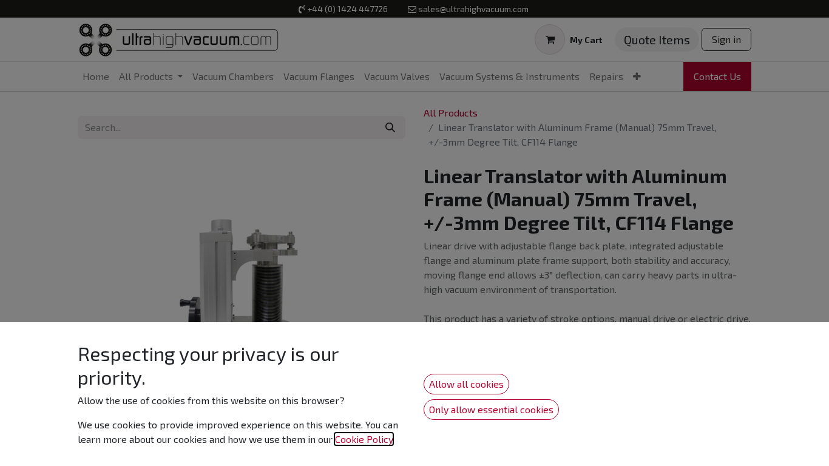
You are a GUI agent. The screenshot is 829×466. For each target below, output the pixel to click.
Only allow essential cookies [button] (491, 409)
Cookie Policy (364, 439)
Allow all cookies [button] (466, 384)
